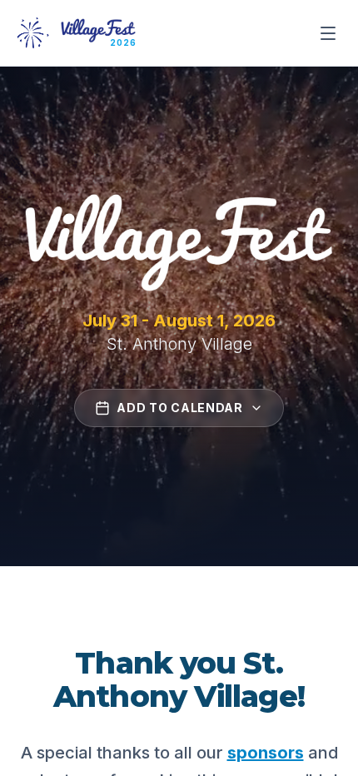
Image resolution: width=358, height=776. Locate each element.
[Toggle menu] (328, 33)
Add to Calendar (180, 407)
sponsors (265, 753)
